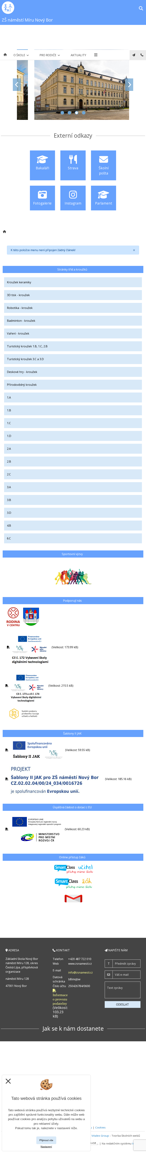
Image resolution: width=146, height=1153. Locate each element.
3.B (9, 500)
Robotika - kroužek (20, 308)
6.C (9, 538)
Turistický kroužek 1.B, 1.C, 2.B (27, 346)
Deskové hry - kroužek (22, 372)
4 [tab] (83, 113)
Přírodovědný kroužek (22, 385)
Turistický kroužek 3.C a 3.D (25, 359)
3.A (9, 487)
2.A (9, 449)
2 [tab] (69, 113)
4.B (9, 526)
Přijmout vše (46, 1140)
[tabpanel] (73, 84)
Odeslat (122, 1004)
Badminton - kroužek (21, 321)
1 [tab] (62, 113)
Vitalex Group (100, 1135)
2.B (9, 461)
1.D (9, 436)
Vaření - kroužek (18, 333)
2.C (9, 474)
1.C (9, 423)
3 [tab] (76, 113)
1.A (9, 397)
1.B (9, 410)
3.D (9, 513)
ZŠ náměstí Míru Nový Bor (27, 20)
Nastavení (46, 1146)
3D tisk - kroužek (18, 295)
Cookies (100, 1127)
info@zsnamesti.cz (80, 972)
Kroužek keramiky (19, 282)
